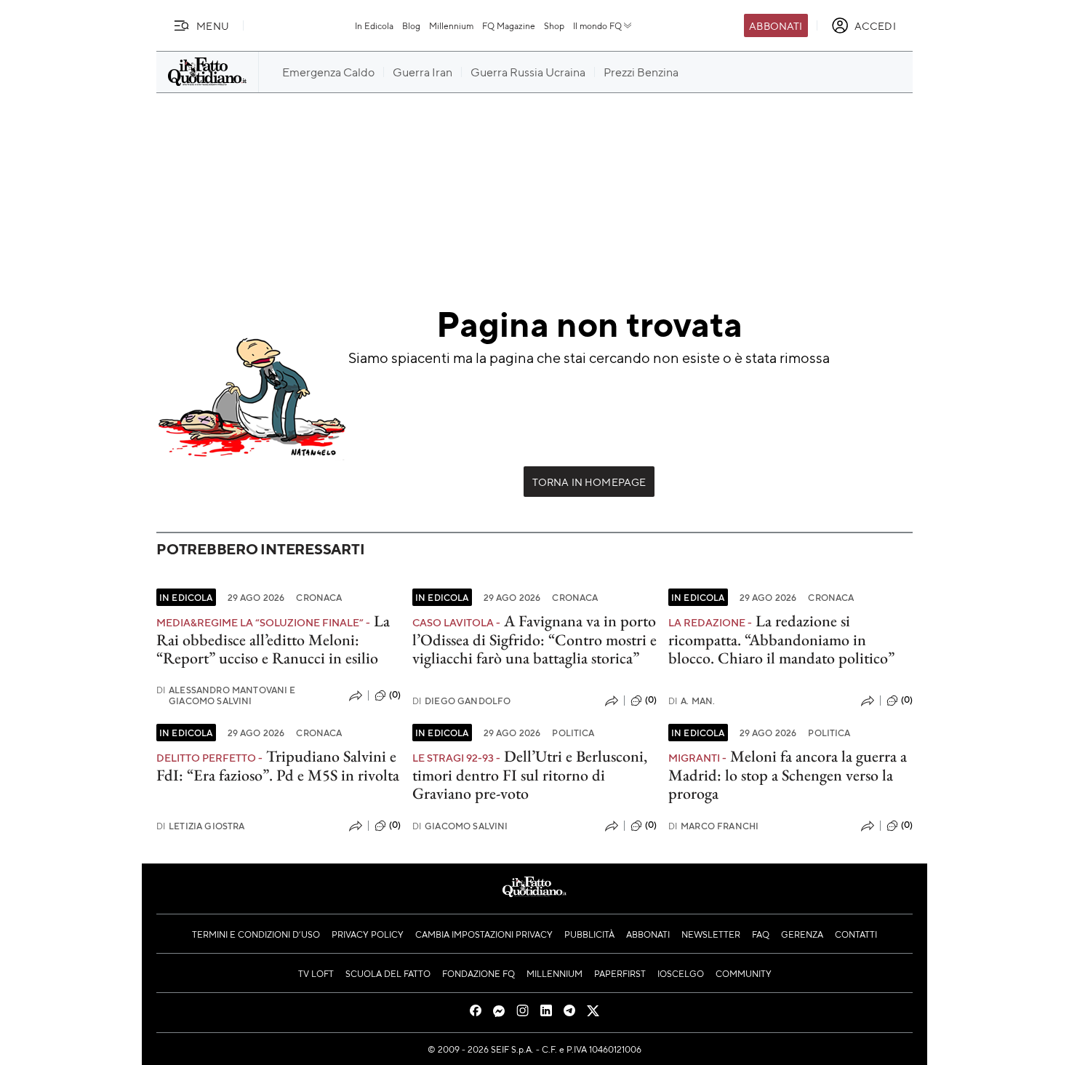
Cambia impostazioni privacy (484, 934)
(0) (395, 695)
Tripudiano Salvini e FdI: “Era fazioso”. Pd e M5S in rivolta (277, 765)
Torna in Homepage (589, 481)
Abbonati (775, 25)
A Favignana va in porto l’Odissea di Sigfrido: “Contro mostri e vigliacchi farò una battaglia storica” (534, 639)
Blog (411, 25)
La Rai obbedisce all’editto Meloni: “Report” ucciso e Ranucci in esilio (273, 639)
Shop (554, 25)
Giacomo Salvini (460, 826)
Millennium (451, 25)
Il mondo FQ (597, 25)
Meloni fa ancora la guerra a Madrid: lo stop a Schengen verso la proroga (787, 775)
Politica (573, 732)
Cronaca (319, 597)
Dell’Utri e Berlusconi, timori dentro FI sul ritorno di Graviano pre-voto (529, 775)
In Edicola (374, 25)
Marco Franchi (713, 826)
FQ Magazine (508, 25)
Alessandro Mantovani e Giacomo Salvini (226, 695)
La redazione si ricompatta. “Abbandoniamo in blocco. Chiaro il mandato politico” (781, 639)
